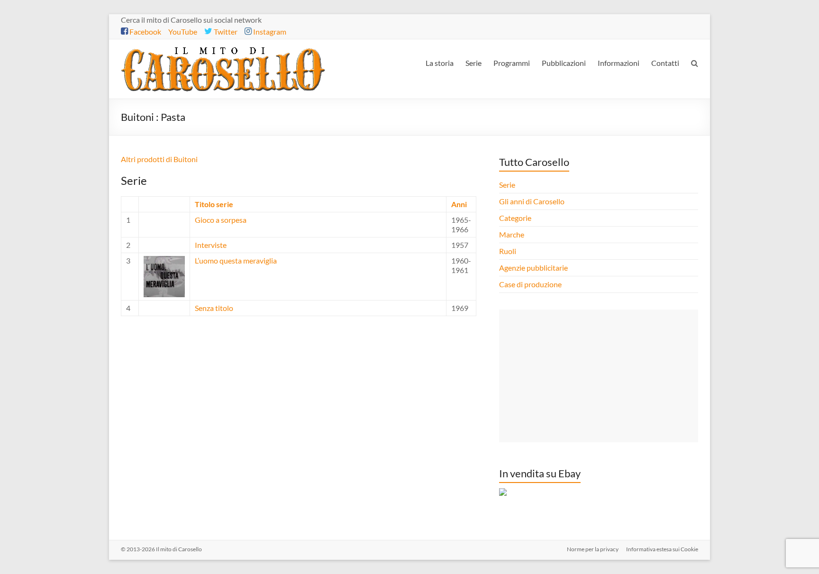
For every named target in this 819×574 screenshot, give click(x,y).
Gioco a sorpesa (220, 219)
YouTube (182, 31)
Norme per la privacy (593, 549)
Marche (511, 234)
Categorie (516, 217)
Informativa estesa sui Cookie (662, 549)
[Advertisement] (598, 376)
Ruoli (507, 250)
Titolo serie (214, 204)
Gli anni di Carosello (531, 201)
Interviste (211, 244)
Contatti (665, 62)
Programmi (511, 62)
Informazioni (618, 62)
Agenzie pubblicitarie (534, 267)
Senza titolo (214, 307)
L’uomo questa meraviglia (236, 260)
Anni (459, 204)
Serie (473, 62)
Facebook (144, 31)
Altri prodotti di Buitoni (159, 159)
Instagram (269, 31)
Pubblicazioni (564, 62)
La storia (440, 62)
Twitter (224, 31)
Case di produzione (531, 284)
